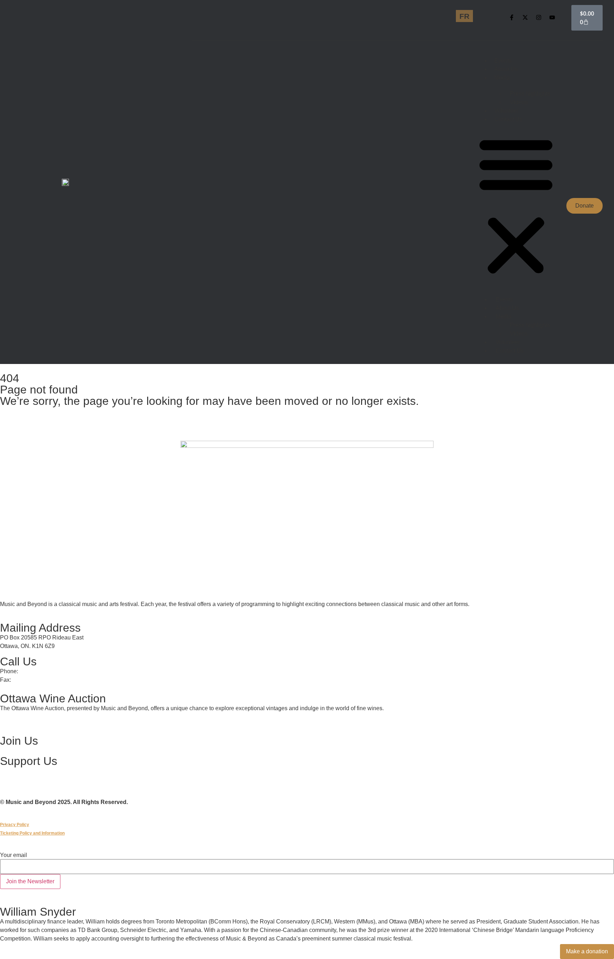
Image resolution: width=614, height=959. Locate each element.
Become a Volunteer (27, 751)
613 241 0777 (37, 671)
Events (503, 61)
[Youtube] (552, 17)
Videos (519, 102)
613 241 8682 (29, 680)
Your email (13, 855)
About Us (506, 69)
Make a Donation (22, 771)
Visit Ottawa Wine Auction (34, 722)
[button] (516, 206)
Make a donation (587, 951)
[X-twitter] (525, 17)
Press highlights (530, 94)
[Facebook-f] (511, 17)
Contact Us (508, 119)
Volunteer (506, 111)
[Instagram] (538, 17)
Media (502, 78)
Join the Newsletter (30, 881)
